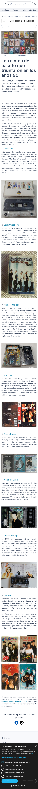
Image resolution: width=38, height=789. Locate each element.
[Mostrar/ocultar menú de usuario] (2, 4)
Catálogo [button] (5, 10)
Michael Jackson (11, 305)
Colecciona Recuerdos (22, 20)
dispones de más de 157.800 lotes (14, 701)
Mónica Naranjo (11, 535)
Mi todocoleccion (29, 10)
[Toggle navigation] (4, 21)
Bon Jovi (8, 375)
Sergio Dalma (10, 434)
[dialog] (19, 766)
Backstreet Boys (11, 225)
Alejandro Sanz (11, 480)
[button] (19, 758)
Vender (16, 10)
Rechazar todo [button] (28, 781)
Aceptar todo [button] (10, 781)
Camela (7, 595)
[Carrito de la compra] (35, 4)
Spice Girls (8, 148)
